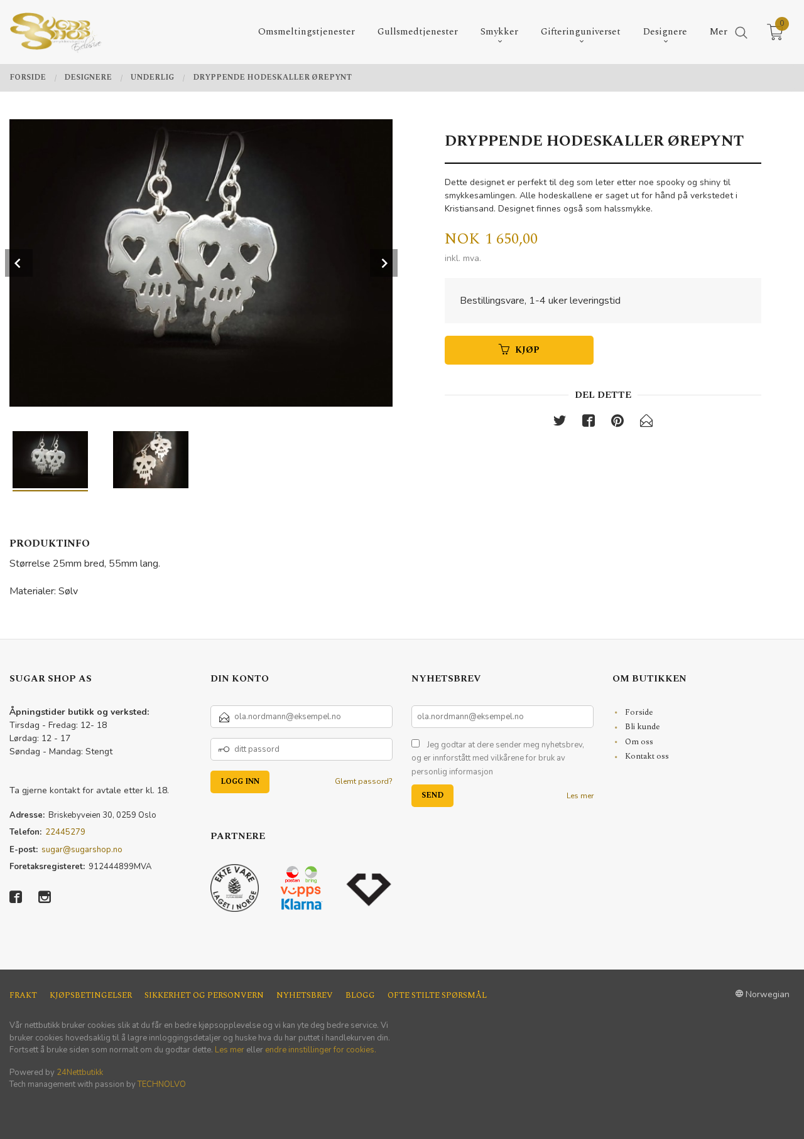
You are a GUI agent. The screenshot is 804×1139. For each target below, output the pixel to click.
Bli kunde (642, 726)
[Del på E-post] (646, 423)
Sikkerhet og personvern (204, 996)
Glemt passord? (364, 781)
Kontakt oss (647, 756)
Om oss (639, 741)
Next (384, 263)
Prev (19, 263)
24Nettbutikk (80, 1072)
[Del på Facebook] (588, 423)
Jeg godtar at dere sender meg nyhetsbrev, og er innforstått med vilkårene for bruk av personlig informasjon (497, 758)
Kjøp (527, 349)
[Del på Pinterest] (617, 423)
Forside (639, 712)
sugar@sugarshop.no (81, 849)
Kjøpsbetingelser (91, 996)
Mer (718, 31)
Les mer (580, 796)
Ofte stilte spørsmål (437, 996)
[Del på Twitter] (559, 423)
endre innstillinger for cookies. (320, 1050)
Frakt (23, 996)
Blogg (360, 996)
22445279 (65, 832)
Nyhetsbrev (304, 996)
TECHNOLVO (162, 1084)
